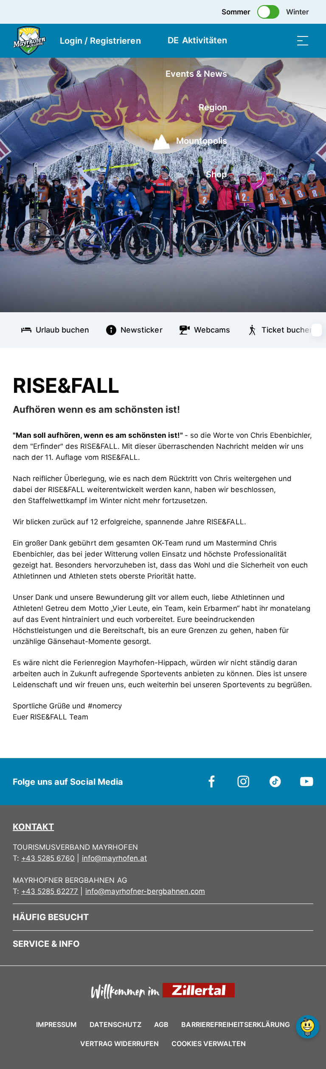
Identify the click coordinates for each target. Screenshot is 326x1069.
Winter (297, 12)
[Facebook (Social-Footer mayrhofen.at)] (212, 781)
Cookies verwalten (208, 1042)
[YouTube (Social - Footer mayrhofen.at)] (306, 781)
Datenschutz (115, 1024)
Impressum (56, 1024)
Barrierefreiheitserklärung (235, 1024)
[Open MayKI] (307, 1026)
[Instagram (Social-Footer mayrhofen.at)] (243, 781)
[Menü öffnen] (302, 40)
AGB (161, 1024)
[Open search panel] (281, 40)
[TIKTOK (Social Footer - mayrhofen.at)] (275, 781)
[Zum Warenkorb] (260, 40)
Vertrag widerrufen (119, 1043)
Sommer (236, 12)
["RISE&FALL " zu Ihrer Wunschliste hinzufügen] (304, 381)
